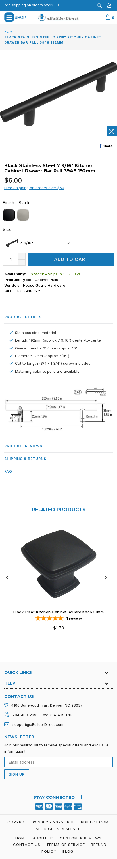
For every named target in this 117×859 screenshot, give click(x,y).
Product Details (22, 317)
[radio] (9, 215)
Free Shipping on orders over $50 (34, 187)
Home (9, 32)
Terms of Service (65, 844)
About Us (43, 838)
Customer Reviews (81, 838)
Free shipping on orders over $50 (31, 5)
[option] (56, 581)
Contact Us (26, 844)
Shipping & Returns (25, 459)
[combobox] (38, 243)
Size (7, 229)
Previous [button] (7, 577)
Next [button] (105, 577)
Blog (68, 851)
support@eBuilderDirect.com (37, 724)
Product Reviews (23, 446)
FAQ (8, 471)
